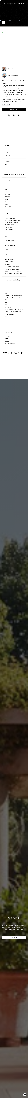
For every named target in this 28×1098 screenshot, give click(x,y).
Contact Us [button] (14, 937)
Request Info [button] (14, 109)
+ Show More (6, 104)
